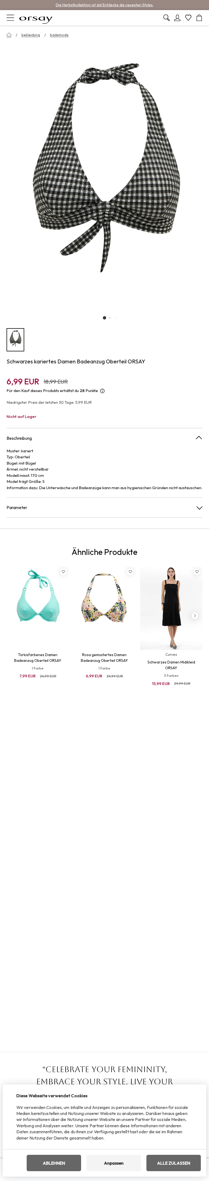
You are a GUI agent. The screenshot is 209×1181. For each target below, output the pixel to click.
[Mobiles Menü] (10, 18)
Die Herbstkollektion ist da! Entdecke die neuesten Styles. (104, 4)
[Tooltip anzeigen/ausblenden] (102, 391)
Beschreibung (19, 438)
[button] (104, 317)
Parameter (17, 507)
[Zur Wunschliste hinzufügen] (63, 572)
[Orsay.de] (36, 17)
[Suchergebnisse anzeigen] (166, 17)
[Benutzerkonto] (177, 17)
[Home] (9, 35)
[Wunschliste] (188, 17)
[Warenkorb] (199, 17)
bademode (59, 34)
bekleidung (30, 34)
